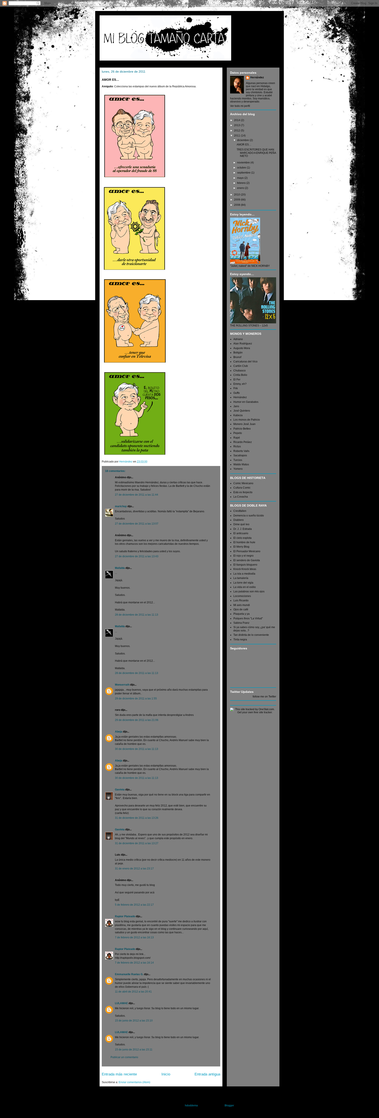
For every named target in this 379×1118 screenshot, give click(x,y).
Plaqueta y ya (241, 613)
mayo (240, 177)
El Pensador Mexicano (246, 551)
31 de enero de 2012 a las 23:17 (134, 868)
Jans (236, 406)
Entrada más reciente (119, 1074)
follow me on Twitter (264, 696)
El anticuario (240, 533)
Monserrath (122, 684)
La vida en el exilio (244, 587)
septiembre (244, 172)
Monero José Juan (244, 424)
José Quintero (241, 410)
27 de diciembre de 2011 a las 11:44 (136, 494)
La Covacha (240, 496)
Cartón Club (240, 365)
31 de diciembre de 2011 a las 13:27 (136, 843)
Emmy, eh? (240, 383)
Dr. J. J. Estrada (242, 528)
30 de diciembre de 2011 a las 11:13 (136, 749)
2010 (237, 194)
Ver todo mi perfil (240, 106)
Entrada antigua (207, 1074)
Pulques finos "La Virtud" (248, 618)
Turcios (237, 460)
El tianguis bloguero (245, 564)
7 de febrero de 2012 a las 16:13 (134, 937)
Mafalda (120, 568)
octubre (242, 167)
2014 (237, 120)
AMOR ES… (244, 144)
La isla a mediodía (244, 573)
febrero (241, 183)
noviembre (243, 162)
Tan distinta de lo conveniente (251, 634)
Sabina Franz (241, 622)
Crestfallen (239, 510)
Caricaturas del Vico (245, 361)
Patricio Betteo (242, 428)
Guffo (236, 392)
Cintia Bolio (240, 374)
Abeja (118, 731)
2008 (237, 204)
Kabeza (238, 415)
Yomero (238, 468)
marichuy (121, 506)
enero (241, 188)
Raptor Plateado (125, 916)
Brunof (237, 357)
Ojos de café (240, 609)
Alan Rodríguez (242, 343)
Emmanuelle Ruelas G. (129, 974)
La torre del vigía (243, 582)
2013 (237, 125)
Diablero (238, 519)
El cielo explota (242, 537)
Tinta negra (240, 639)
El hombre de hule (244, 542)
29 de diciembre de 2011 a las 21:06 (136, 720)
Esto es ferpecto (242, 492)
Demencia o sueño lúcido (248, 515)
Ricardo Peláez (242, 442)
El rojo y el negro (243, 555)
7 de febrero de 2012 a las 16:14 (134, 962)
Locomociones (242, 596)
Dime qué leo (241, 524)
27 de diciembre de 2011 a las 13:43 (136, 556)
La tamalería (240, 578)
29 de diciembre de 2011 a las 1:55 (136, 698)
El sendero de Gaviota (246, 560)
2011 (237, 135)
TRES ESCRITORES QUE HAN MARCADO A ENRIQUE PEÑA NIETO (256, 153)
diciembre (243, 140)
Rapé (236, 437)
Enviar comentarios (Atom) (134, 1082)
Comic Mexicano (243, 483)
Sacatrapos (240, 455)
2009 (237, 199)
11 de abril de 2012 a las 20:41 (133, 991)
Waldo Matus (241, 464)
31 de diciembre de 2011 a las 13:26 (136, 817)
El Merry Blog (241, 546)
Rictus (237, 446)
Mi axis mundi (241, 605)
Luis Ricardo (240, 600)
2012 (237, 130)
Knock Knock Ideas (244, 569)
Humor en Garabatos (245, 401)
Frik (235, 388)
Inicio (165, 1074)
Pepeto (237, 433)
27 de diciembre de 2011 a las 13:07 (136, 523)
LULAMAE (121, 1003)
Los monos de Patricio (246, 419)
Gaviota (120, 789)
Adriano (238, 339)
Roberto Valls (241, 451)
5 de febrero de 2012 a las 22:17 (134, 904)
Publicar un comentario (124, 1057)
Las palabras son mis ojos (249, 591)
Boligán (238, 352)
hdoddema (191, 1105)
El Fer (236, 379)
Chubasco (239, 370)
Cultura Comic (241, 487)
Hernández (257, 77)
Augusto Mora (241, 348)
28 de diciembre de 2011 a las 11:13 (136, 614)
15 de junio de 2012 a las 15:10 (134, 1020)
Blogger (229, 1105)
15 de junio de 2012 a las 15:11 (133, 1049)
